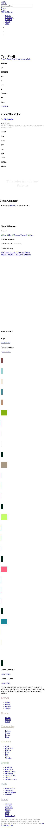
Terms (7, 812)
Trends (7, 22)
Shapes (7, 708)
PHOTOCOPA (10, 792)
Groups (7, 733)
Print (7, 754)
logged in (13, 205)
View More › (6, 352)
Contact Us (9, 808)
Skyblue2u (9, 119)
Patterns (8, 706)
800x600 (11, 255)
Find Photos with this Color (21, 59)
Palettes (7, 704)
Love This (4, 106)
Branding (8, 767)
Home (7, 752)
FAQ (7, 814)
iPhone (27, 253)
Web (6, 756)
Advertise (8, 804)
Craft (7, 746)
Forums (7, 731)
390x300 (4, 255)
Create (3, 10)
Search (3, 8)
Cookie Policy (10, 816)
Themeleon (9, 790)
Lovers (7, 735)
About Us (8, 806)
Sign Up (4, 4)
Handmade (9, 769)
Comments (4, 93)
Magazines (9, 773)
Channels (8, 20)
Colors (7, 702)
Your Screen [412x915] (9, 253)
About (4, 799)
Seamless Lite (10, 789)
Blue (2, 343)
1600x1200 (27, 255)
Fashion (8, 750)
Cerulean (7, 343)
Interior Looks (10, 771)
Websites (8, 777)
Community (9, 18)
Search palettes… (7, 6)
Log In (3, 2)
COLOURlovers (6, 12)
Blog (7, 737)
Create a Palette (6, 59)
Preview (21, 253)
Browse (8, 16)
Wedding (8, 758)
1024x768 (18, 255)
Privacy (7, 810)
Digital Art (9, 748)
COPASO (8, 794)
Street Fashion (10, 775)
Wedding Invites (10, 779)
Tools (7, 24)
